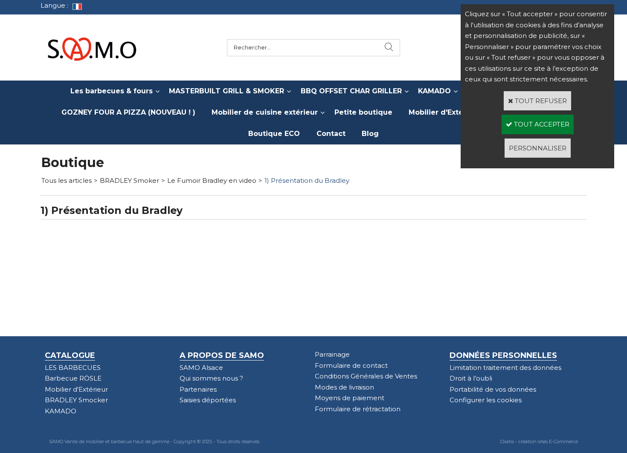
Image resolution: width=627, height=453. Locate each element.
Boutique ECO (274, 134)
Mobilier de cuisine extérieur (265, 112)
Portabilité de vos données (493, 389)
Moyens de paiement (349, 398)
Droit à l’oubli (471, 378)
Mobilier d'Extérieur (445, 112)
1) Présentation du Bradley (306, 180)
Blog (370, 134)
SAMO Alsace (201, 368)
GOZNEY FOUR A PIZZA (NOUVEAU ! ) (128, 112)
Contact (330, 134)
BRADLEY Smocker (76, 400)
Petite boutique (363, 112)
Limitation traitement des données (505, 368)
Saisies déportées (208, 400)
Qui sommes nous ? (211, 378)
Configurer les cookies (486, 400)
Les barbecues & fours (111, 91)
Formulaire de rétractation (358, 409)
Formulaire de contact (351, 365)
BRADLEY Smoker (129, 180)
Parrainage (332, 354)
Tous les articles (66, 180)
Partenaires (198, 389)
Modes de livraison (344, 387)
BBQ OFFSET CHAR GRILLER (351, 91)
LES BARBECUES (73, 368)
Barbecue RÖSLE (73, 378)
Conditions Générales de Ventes (366, 376)
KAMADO (434, 91)
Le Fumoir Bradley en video (211, 180)
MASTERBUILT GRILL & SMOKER (226, 91)
